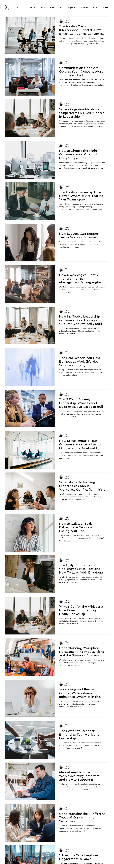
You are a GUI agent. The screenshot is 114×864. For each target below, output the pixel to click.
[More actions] (105, 21)
